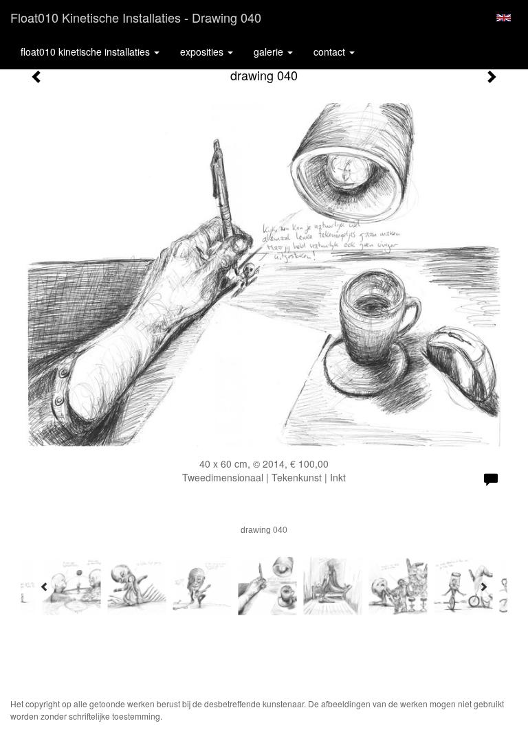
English (504, 18)
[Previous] (44, 586)
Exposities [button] (203, 51)
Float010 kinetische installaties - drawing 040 (135, 17)
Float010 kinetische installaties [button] (87, 51)
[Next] (483, 586)
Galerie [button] (270, 51)
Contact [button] (331, 51)
